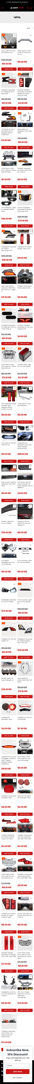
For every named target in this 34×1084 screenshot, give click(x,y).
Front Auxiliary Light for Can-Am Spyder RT (24, 601)
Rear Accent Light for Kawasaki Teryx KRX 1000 (8, 484)
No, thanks (17, 1078)
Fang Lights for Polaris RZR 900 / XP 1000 (24, 680)
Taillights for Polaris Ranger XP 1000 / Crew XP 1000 (8, 915)
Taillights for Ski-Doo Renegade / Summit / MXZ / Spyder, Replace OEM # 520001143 (8, 760)
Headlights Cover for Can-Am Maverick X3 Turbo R (8, 993)
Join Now (17, 1071)
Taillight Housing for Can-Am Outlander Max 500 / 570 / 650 (24, 837)
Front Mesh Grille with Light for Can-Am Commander (24, 758)
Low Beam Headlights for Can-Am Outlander (8, 562)
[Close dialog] (30, 1048)
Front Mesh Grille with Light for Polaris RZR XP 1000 (8, 170)
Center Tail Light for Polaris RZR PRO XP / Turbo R (25, 915)
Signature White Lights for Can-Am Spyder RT (23, 523)
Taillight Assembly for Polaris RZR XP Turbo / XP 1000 (7, 837)
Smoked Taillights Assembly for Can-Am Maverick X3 (25, 327)
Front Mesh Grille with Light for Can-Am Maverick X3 (8, 876)
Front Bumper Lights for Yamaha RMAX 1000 (8, 209)
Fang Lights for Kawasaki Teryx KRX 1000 (24, 131)
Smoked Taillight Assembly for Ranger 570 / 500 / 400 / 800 (8, 954)
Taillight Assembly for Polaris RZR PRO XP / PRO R (24, 170)
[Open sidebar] (2, 544)
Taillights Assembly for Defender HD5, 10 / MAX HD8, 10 (8, 327)
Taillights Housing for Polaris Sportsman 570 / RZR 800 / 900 (25, 876)
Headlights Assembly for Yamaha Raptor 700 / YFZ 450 (24, 640)
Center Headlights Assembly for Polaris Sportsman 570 (24, 209)
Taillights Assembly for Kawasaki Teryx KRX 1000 (8, 91)
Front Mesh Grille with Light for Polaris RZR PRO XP (8, 366)
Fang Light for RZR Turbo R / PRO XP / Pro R (24, 52)
